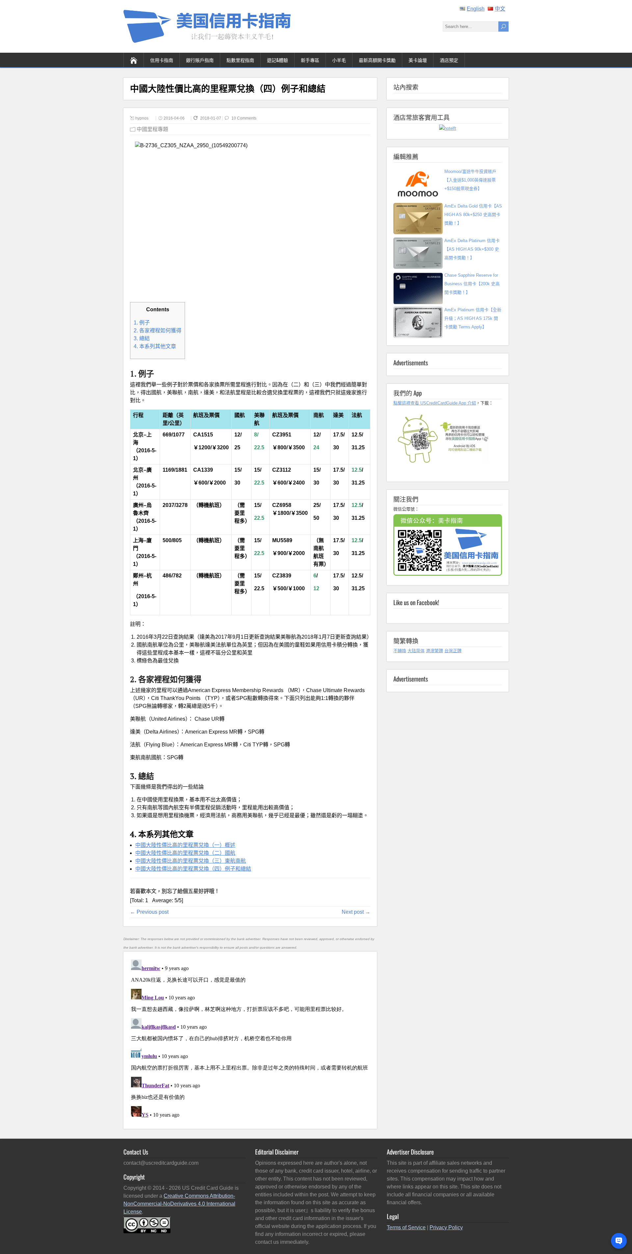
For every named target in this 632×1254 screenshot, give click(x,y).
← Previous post (149, 912)
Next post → (356, 912)
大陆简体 (416, 650)
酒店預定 (449, 59)
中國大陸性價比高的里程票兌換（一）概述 (185, 845)
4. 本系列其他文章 (155, 346)
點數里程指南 (240, 59)
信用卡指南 (161, 59)
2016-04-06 (174, 118)
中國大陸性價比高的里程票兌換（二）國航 (185, 853)
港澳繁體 (434, 650)
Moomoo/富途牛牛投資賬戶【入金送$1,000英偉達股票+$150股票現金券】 (470, 180)
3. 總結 (142, 338)
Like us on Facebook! (416, 602)
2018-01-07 (211, 118)
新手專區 (310, 59)
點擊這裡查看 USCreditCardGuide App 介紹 (434, 403)
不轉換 (399, 650)
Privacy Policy (446, 1227)
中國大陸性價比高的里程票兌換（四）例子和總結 (193, 869)
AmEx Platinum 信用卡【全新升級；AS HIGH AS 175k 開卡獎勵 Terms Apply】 (472, 318)
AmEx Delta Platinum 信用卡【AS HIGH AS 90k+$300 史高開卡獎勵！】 (472, 249)
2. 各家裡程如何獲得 (157, 330)
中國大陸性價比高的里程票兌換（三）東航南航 (190, 861)
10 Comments (243, 118)
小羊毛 (339, 59)
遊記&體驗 (277, 59)
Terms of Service (406, 1227)
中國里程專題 (152, 129)
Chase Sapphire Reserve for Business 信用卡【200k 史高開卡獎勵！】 (472, 284)
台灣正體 (452, 650)
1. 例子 (142, 322)
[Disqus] (250, 1039)
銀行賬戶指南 (200, 59)
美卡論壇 (417, 59)
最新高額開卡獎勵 (377, 59)
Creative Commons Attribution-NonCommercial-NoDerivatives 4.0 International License (179, 1203)
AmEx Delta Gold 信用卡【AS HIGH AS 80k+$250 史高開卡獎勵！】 (473, 215)
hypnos (141, 118)
